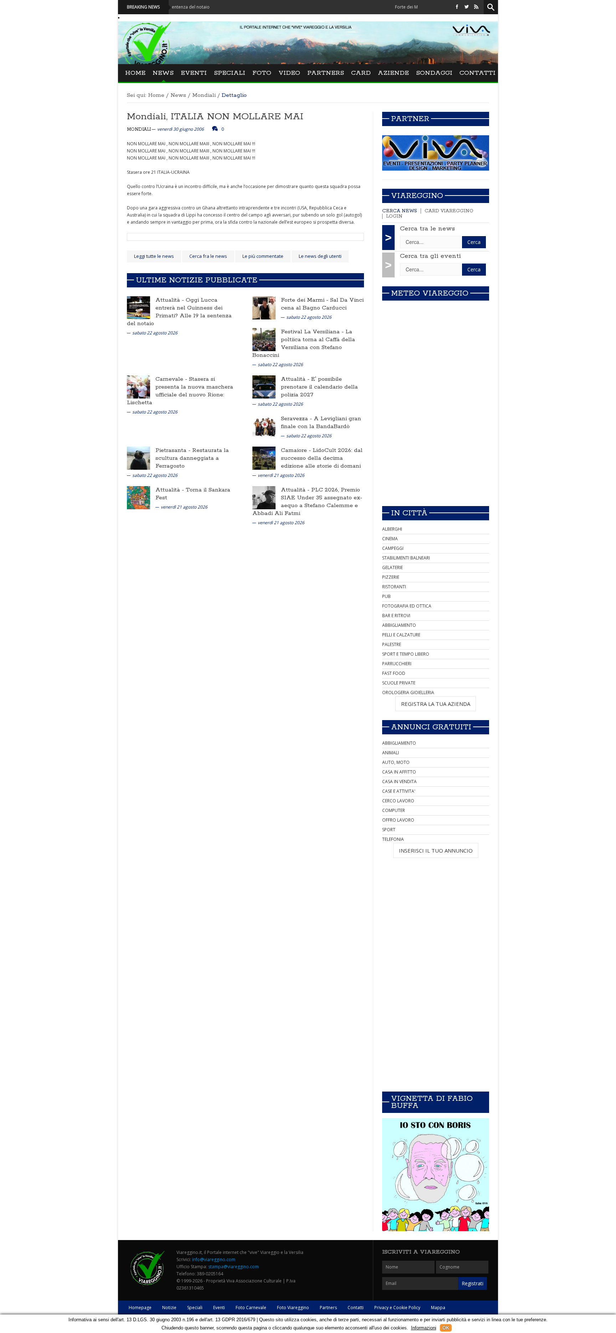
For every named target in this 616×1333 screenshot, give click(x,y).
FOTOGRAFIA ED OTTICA (406, 606)
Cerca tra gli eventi (430, 256)
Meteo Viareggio (429, 293)
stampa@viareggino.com (233, 1267)
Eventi (194, 73)
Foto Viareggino (293, 1308)
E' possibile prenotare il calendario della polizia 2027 (319, 387)
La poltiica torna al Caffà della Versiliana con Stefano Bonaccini (303, 343)
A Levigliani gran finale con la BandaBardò (321, 422)
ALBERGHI (392, 529)
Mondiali (204, 95)
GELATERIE (392, 567)
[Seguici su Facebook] (457, 7)
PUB (386, 596)
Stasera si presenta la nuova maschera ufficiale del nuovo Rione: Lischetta (180, 390)
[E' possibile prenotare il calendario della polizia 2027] (264, 387)
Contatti (478, 73)
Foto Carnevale (251, 1308)
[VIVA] (435, 153)
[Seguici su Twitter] (466, 7)
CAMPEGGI (393, 548)
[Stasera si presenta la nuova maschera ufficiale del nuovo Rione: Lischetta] (138, 387)
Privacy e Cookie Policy (397, 1308)
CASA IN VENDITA (399, 782)
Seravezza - (297, 418)
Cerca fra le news (208, 256)
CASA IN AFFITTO (399, 772)
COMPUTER (393, 810)
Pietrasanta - (173, 450)
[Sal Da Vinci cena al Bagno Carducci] (264, 307)
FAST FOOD (393, 673)
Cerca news (399, 211)
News (163, 73)
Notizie (169, 1308)
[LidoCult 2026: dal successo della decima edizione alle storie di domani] (264, 458)
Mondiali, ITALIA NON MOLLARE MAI (215, 116)
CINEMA (390, 539)
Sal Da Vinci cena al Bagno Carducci (322, 304)
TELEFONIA (393, 839)
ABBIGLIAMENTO (399, 625)
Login (394, 216)
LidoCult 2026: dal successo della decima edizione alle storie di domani (322, 458)
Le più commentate (262, 256)
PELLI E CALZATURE (401, 635)
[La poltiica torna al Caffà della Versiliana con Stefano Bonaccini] (264, 339)
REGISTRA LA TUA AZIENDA (435, 703)
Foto (261, 73)
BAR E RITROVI (396, 616)
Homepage (140, 1308)
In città (409, 513)
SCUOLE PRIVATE (398, 683)
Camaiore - (297, 450)
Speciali (229, 73)
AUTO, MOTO (396, 762)
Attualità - (170, 300)
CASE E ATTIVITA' (398, 791)
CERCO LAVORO (398, 801)
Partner (410, 119)
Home (135, 73)
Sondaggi (434, 73)
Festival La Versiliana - (313, 331)
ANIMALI (390, 753)
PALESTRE (391, 644)
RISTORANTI (394, 587)
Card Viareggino (449, 211)
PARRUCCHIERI (396, 664)
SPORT (388, 830)
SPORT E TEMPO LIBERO (405, 654)
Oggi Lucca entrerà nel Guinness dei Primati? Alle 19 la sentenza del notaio (179, 311)
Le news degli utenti (320, 256)
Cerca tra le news (427, 229)
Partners (325, 73)
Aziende (393, 73)
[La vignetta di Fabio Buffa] (435, 1174)
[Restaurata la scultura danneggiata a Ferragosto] (138, 458)
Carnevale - (172, 379)
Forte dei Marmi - (305, 300)
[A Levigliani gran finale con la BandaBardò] (264, 426)
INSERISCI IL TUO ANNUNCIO (436, 850)
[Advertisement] (435, 450)
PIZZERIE (390, 577)
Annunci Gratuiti (431, 727)
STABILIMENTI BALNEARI (406, 558)
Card (361, 73)
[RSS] (476, 7)
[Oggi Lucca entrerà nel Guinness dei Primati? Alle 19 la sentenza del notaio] (138, 307)
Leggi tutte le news (154, 256)
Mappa (438, 1308)
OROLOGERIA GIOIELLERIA (408, 692)
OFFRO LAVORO (398, 820)
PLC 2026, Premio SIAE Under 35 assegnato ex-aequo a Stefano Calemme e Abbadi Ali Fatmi (307, 501)
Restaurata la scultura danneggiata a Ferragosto (192, 458)
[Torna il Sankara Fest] (138, 497)
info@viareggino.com (213, 1259)
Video (289, 73)
